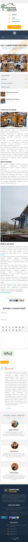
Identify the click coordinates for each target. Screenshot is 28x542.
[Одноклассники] (12, 300)
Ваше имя (3, 312)
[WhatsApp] (23, 300)
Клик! (14, 513)
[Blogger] (19, 300)
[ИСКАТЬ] (26, 37)
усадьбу (14, 285)
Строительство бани (12, 92)
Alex (13, 94)
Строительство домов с (13, 99)
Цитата (9, 408)
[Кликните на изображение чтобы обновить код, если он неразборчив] (7, 356)
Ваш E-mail (3, 319)
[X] (17, 300)
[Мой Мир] (15, 300)
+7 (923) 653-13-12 (13, 531)
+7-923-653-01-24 (15, 15)
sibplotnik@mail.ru (16, 19)
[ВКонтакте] (10, 300)
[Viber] (21, 300)
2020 (15, 539)
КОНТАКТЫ (14, 27)
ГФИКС (17, 538)
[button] (3, 327)
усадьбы (2, 254)
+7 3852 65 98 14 (13, 529)
